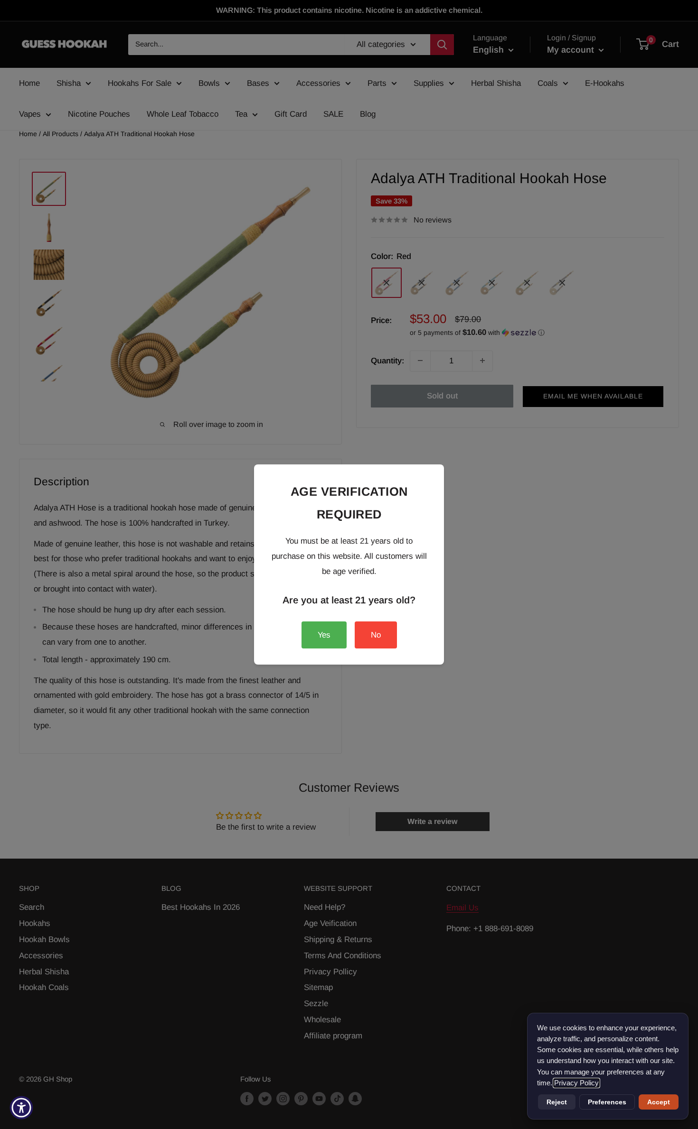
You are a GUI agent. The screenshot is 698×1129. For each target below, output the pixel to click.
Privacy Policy (576, 1083)
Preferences (607, 1102)
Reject (557, 1102)
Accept (658, 1102)
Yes (324, 634)
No (376, 634)
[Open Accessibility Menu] (21, 1108)
